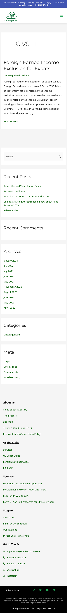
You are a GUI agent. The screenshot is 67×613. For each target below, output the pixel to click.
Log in (7, 361)
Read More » (11, 121)
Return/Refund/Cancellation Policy (22, 185)
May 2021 (9, 281)
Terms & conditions (14, 191)
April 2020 (9, 307)
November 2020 (13, 286)
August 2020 (10, 292)
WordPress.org (12, 377)
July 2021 (9, 271)
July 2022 (9, 265)
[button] (61, 15)
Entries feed (10, 366)
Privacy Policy (11, 210)
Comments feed (12, 372)
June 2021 (9, 276)
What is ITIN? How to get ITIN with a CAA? (27, 196)
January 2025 (11, 260)
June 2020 (9, 297)
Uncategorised (12, 75)
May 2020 (9, 302)
